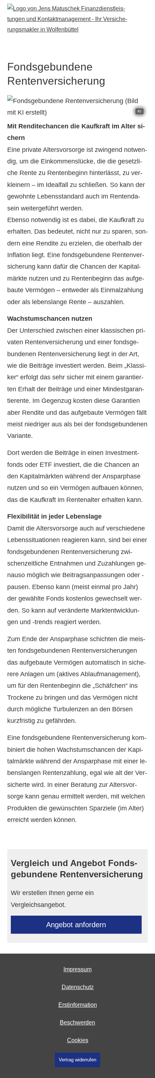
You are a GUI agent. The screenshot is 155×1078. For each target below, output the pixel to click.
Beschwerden (77, 1022)
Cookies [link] (77, 1040)
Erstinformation (77, 1005)
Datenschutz (78, 987)
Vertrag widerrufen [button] (77, 1059)
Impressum (77, 969)
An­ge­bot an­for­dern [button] (76, 925)
